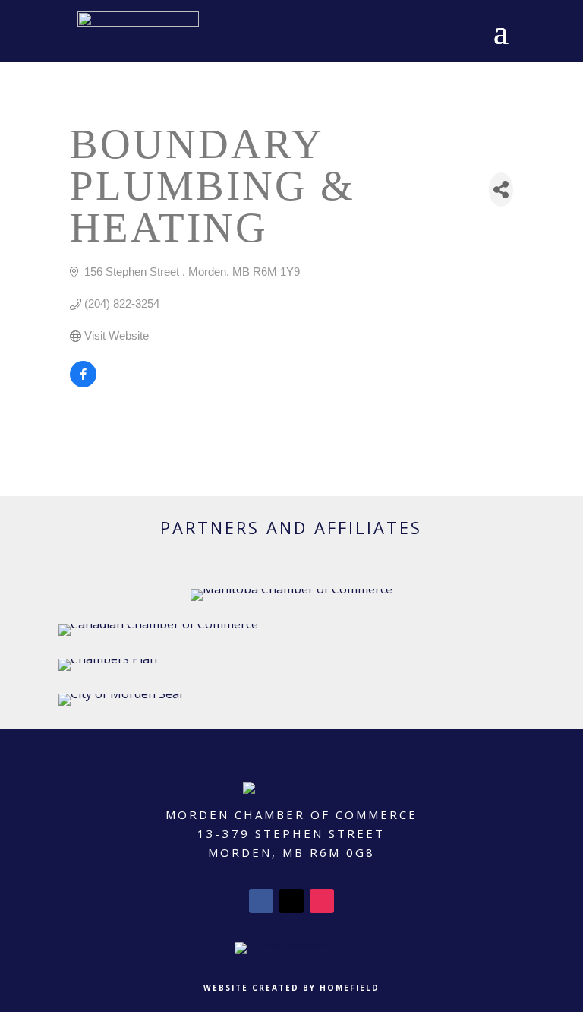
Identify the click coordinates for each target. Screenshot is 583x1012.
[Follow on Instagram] (322, 901)
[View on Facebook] (83, 383)
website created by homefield (291, 987)
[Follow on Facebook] (261, 901)
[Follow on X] (291, 901)
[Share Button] (501, 189)
